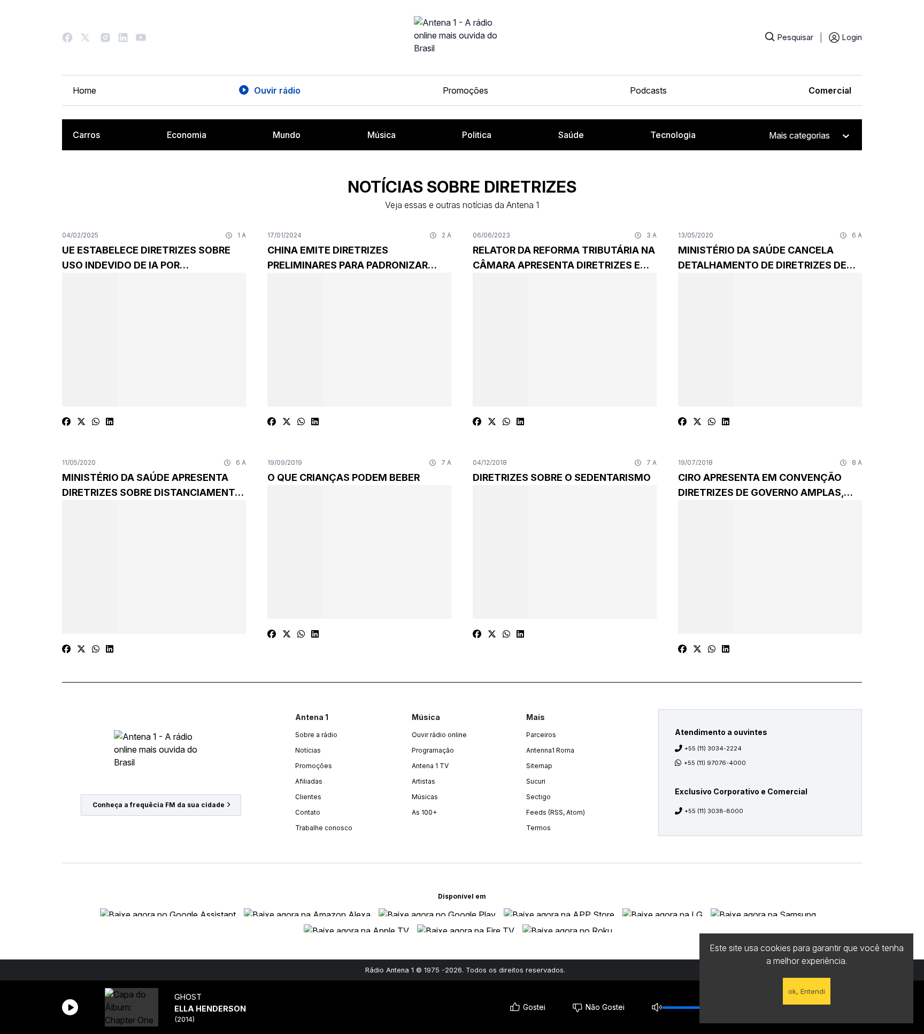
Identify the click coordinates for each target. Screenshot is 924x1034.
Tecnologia (673, 134)
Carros (86, 134)
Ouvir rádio (277, 90)
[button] (67, 37)
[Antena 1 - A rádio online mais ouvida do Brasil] (462, 37)
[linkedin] (109, 421)
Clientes (308, 797)
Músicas (425, 797)
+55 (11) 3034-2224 (713, 748)
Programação (433, 750)
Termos (538, 828)
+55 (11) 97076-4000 (715, 763)
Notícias (308, 750)
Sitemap (539, 766)
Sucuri (535, 781)
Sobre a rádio (316, 735)
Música (381, 134)
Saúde (571, 134)
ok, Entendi (806, 991)
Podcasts (648, 90)
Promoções (465, 90)
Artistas (423, 781)
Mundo (287, 134)
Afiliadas (308, 781)
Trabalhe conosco (323, 828)
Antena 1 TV (430, 766)
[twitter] (81, 421)
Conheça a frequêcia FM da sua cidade (159, 805)
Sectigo (538, 797)
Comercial (829, 90)
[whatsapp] (95, 421)
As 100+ (424, 812)
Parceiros (541, 735)
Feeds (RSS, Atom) (555, 812)
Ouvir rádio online (439, 735)
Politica (476, 134)
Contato (307, 812)
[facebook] (66, 421)
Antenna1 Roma (550, 750)
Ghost (188, 996)
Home (84, 90)
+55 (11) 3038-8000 (713, 811)
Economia (186, 134)
